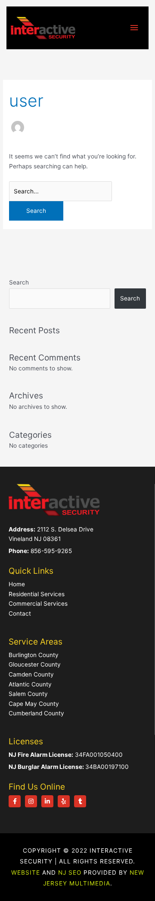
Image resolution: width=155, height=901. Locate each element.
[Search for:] (60, 191)
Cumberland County (36, 713)
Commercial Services (38, 603)
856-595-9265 (51, 550)
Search (19, 282)
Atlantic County (30, 684)
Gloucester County (35, 664)
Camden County (31, 674)
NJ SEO (69, 872)
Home (17, 584)
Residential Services (37, 594)
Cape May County (34, 703)
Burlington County (34, 654)
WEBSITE (25, 872)
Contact (20, 613)
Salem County (28, 693)
